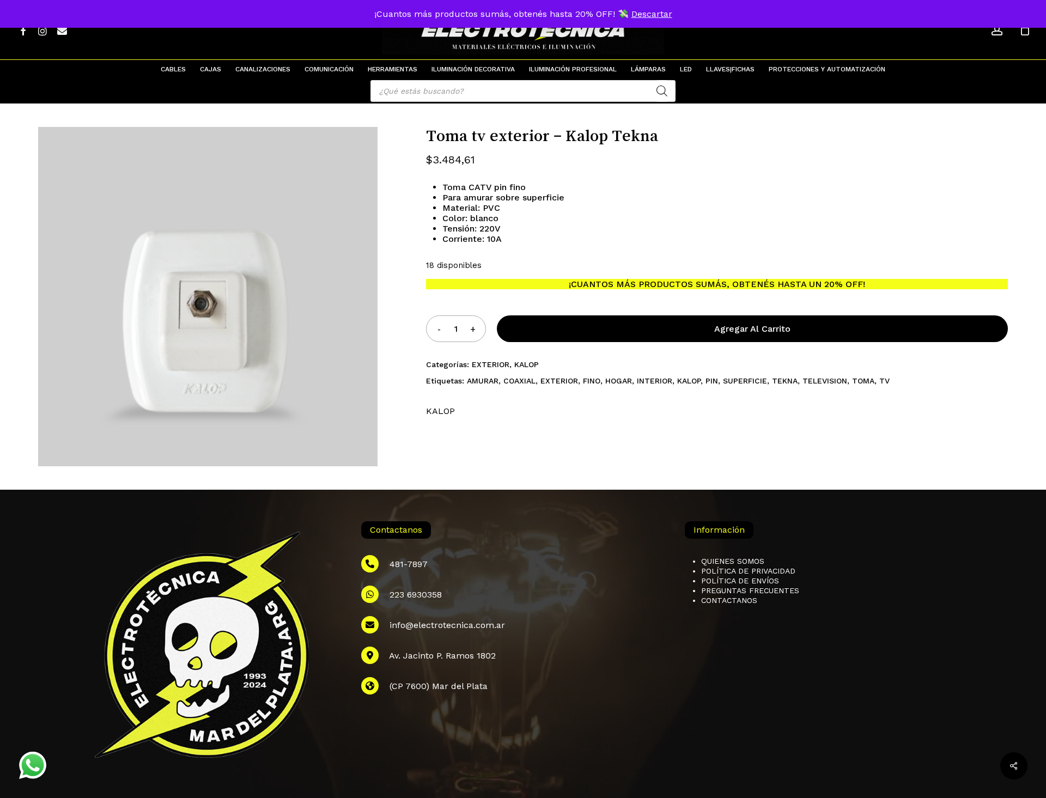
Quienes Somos (732, 561)
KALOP (526, 364)
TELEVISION (824, 380)
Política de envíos (740, 580)
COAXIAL (519, 380)
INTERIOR (654, 380)
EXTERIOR (490, 364)
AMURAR (482, 380)
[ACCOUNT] (997, 30)
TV (884, 380)
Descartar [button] (651, 14)
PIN (712, 380)
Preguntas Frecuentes (750, 590)
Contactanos (729, 600)
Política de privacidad (748, 570)
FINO (591, 380)
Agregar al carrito (752, 329)
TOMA (863, 380)
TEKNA (785, 380)
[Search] (662, 91)
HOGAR (618, 380)
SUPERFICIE (745, 380)
